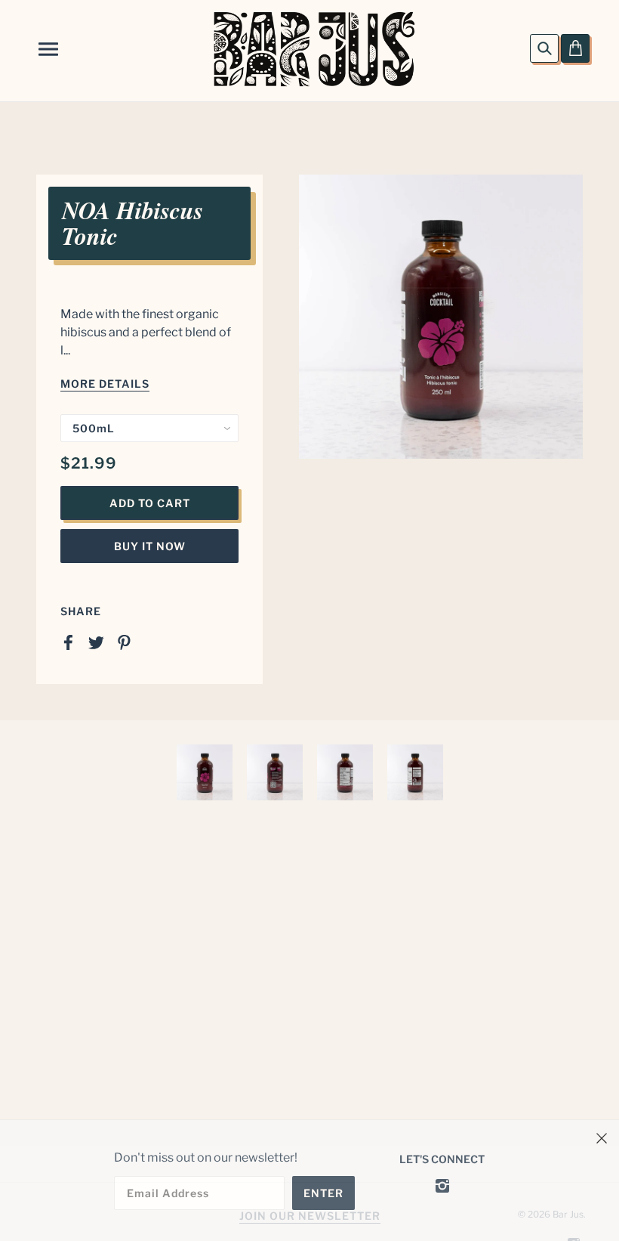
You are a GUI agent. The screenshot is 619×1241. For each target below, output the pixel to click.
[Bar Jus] (313, 48)
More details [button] (104, 384)
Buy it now (150, 546)
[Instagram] (442, 1185)
